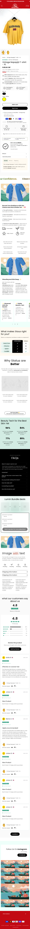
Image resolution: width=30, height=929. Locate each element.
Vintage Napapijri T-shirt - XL (14, 57)
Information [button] (6, 914)
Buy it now (15, 108)
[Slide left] (12, 324)
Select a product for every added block (15, 529)
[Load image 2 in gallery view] (8, 52)
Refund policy (12, 925)
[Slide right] (17, 324)
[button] (2, 6)
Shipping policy (15, 927)
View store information (9, 115)
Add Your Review (15, 649)
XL (4, 93)
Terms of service (25, 925)
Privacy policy (18, 925)
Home (3, 57)
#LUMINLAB (22, 855)
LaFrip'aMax (7, 925)
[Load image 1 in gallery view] (3, 52)
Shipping (9, 69)
